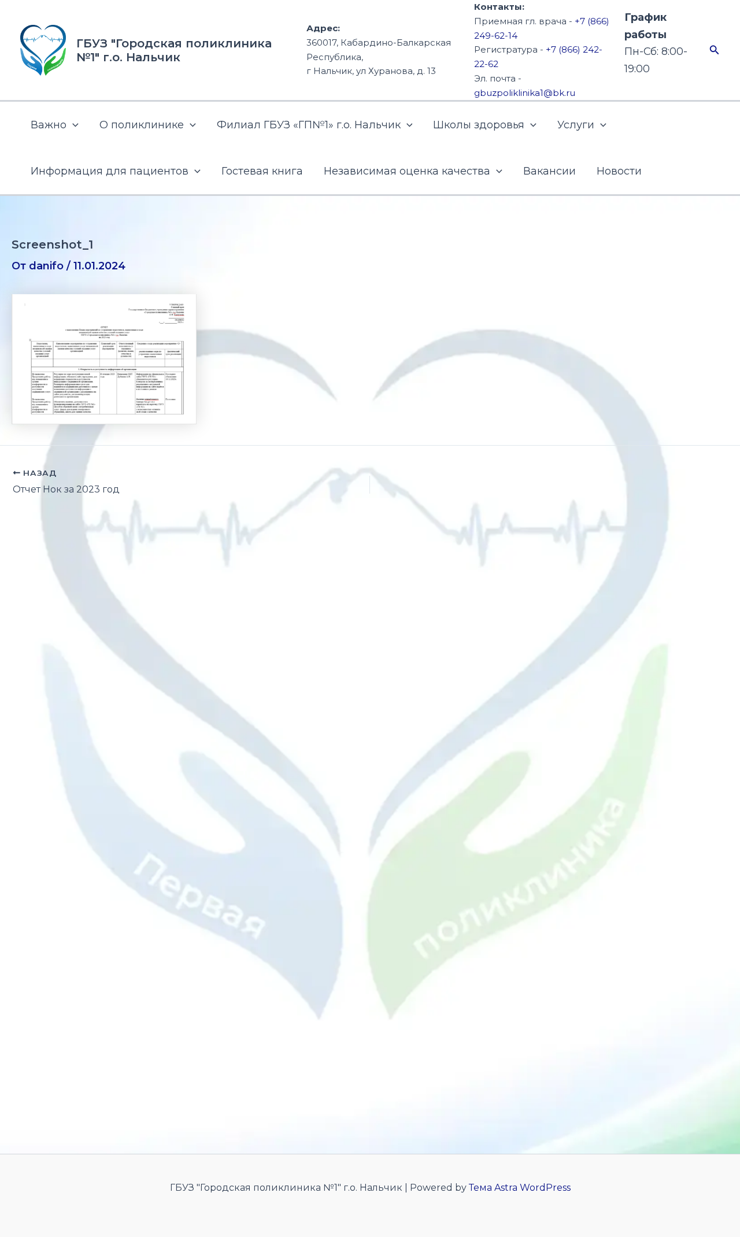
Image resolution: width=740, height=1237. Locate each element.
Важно (48, 124)
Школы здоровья (478, 124)
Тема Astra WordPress (520, 1187)
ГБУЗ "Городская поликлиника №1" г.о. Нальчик (174, 50)
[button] (714, 50)
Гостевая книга (262, 171)
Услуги (575, 124)
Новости (619, 171)
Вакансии (549, 171)
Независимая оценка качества (407, 171)
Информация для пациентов (109, 171)
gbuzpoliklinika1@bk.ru (524, 92)
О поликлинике (141, 124)
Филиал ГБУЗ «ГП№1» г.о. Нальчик (309, 124)
